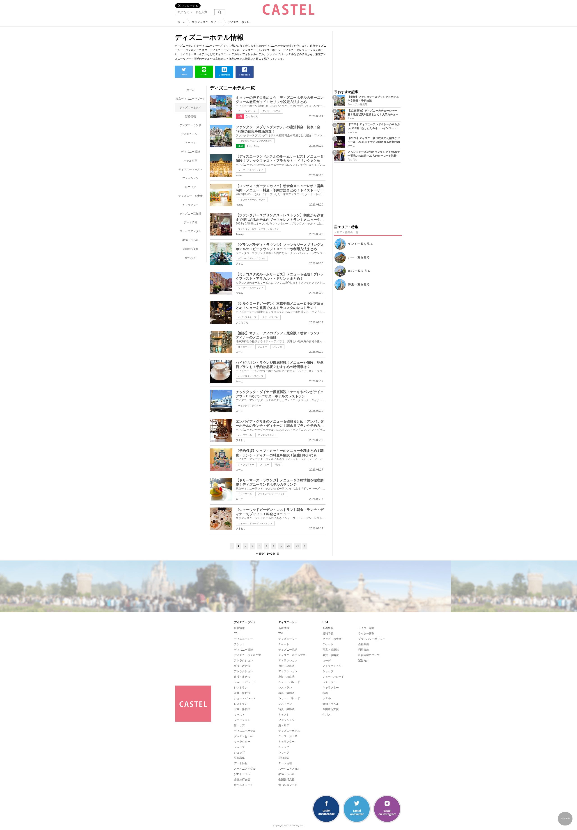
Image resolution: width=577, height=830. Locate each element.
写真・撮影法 (242, 693)
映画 (325, 693)
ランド (360, 243)
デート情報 (190, 222)
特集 (359, 284)
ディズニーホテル (190, 107)
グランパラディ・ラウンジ (251, 258)
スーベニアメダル (190, 231)
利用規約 (363, 649)
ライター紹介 (366, 628)
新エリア (190, 187)
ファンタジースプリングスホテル (255, 140)
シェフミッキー (246, 464)
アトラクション (243, 660)
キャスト (239, 714)
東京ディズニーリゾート (190, 98)
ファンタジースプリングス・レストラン (258, 229)
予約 (277, 464)
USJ (359, 270)
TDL (236, 633)
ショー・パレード (245, 682)
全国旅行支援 (190, 249)
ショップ (239, 747)
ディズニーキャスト (190, 169)
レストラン (240, 687)
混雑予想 (328, 633)
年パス (327, 714)
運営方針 (363, 660)
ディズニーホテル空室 (247, 655)
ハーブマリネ (245, 435)
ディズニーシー (190, 134)
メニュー (262, 346)
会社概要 (363, 644)
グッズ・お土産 (243, 736)
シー (359, 257)
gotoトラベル (190, 240)
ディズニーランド (190, 125)
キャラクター (190, 204)
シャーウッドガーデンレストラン (255, 523)
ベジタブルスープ (247, 317)
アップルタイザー (267, 435)
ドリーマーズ (245, 494)
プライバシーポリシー (371, 638)
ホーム (190, 89)
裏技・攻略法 (242, 666)
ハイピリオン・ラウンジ (250, 376)
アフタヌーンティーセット (271, 494)
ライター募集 (366, 633)
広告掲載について (369, 655)
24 (297, 545)
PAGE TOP (565, 819)
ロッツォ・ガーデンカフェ (251, 199)
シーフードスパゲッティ (250, 170)
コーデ (327, 660)
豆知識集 (239, 757)
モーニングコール (247, 111)
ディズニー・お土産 (190, 195)
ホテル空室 (190, 160)
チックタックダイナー (249, 405)
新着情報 (190, 116)
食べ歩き (190, 257)
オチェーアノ (245, 346)
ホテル (327, 698)
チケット (190, 142)
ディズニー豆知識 (190, 213)
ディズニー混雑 (190, 151)
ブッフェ (277, 346)
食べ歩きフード (243, 785)
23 (288, 545)
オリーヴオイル (270, 317)
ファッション (190, 178)
